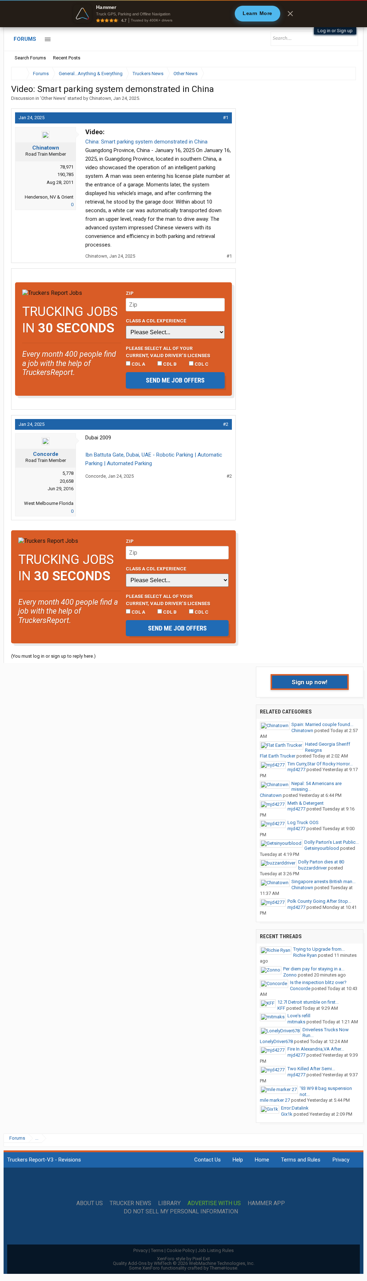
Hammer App (266, 1203)
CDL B (169, 364)
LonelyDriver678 (276, 1041)
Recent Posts (66, 57)
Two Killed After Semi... (311, 1068)
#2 (225, 424)
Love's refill (298, 1015)
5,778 (67, 473)
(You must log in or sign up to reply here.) (53, 656)
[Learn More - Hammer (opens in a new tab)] (183, 13)
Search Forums (30, 57)
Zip (130, 293)
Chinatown (100, 98)
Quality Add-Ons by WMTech (183, 1263)
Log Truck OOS (303, 822)
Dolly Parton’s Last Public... (331, 842)
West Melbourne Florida (48, 503)
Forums (25, 39)
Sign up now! (310, 682)
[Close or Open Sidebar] (337, 73)
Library (169, 1203)
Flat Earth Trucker (277, 756)
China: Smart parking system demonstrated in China (146, 141)
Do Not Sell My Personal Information (181, 1211)
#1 (225, 117)
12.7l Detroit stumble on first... (308, 1002)
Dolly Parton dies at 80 (321, 861)
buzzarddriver (312, 868)
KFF (281, 1008)
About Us (89, 1203)
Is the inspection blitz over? (318, 982)
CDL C (201, 364)
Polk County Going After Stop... (319, 901)
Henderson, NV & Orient (49, 197)
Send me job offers (175, 380)
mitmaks (296, 1021)
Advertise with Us (214, 1203)
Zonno (290, 975)
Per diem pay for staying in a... (313, 968)
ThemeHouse (223, 1268)
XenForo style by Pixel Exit (183, 1258)
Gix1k (286, 1114)
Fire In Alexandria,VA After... (315, 1049)
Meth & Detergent (305, 803)
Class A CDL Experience (156, 320)
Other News (53, 98)
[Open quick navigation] (345, 73)
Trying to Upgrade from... (319, 949)
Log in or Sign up (335, 30)
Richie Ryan (305, 955)
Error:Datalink (295, 1108)
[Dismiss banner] (290, 13)
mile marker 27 (275, 1100)
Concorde (45, 454)
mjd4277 (296, 769)
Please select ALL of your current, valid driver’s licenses (168, 351)
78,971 (66, 167)
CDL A (137, 364)
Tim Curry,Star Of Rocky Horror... (320, 763)
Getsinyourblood (321, 848)
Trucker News (130, 1203)
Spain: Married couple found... (322, 724)
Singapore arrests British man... (323, 881)
